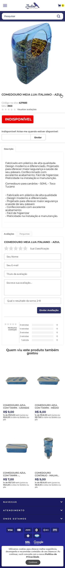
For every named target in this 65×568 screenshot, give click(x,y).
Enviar (38, 137)
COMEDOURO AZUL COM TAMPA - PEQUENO (14, 475)
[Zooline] (32, 6)
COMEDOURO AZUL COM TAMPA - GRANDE (16, 406)
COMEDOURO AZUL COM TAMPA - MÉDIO (47, 406)
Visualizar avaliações (26, 109)
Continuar (33, 562)
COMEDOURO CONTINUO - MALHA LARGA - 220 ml (46, 475)
